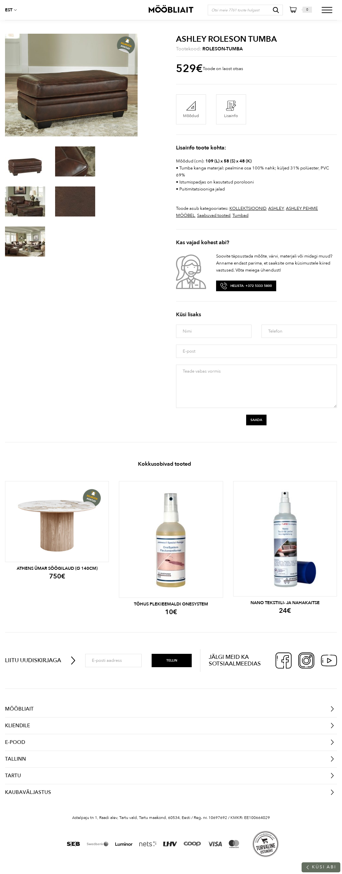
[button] (13, 10)
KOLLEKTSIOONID (247, 208)
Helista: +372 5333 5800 (251, 286)
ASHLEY (276, 208)
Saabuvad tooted (213, 215)
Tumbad (240, 215)
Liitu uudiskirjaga (33, 660)
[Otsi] (276, 10)
